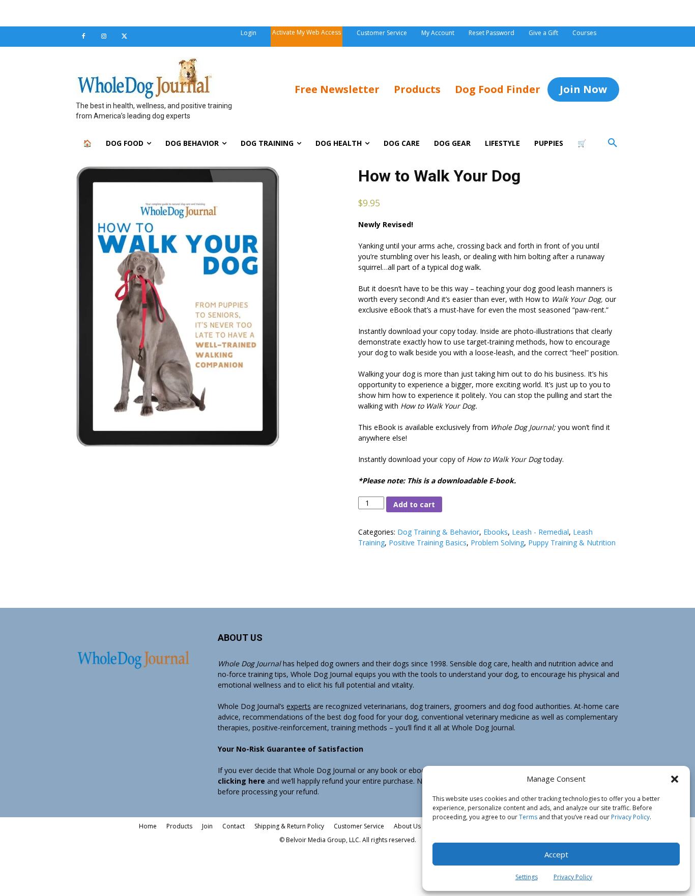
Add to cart (414, 504)
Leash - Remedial (540, 532)
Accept (556, 854)
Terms (528, 817)
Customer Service (359, 826)
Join (207, 826)
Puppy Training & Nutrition (572, 542)
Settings (526, 877)
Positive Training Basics (428, 542)
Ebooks (495, 532)
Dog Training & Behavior (438, 532)
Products (179, 826)
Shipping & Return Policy (289, 826)
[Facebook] (83, 36)
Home (148, 826)
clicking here (241, 781)
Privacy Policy (630, 817)
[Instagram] (103, 36)
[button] (347, 13)
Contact (233, 826)
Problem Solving (497, 542)
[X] (124, 36)
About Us (407, 826)
